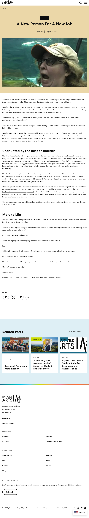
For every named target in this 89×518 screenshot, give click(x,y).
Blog (4, 471)
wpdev (40, 32)
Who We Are (7, 455)
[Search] (80, 2)
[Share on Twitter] (13, 297)
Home (54, 508)
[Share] (28, 297)
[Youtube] (81, 507)
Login (48, 471)
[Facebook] (74, 507)
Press (4, 460)
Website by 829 (62, 508)
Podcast (49, 455)
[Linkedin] (85, 507)
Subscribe (10, 492)
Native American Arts (54, 441)
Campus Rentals (8, 423)
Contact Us (6, 418)
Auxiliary (5, 441)
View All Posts (75, 331)
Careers (5, 465)
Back (7, 9)
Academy (44, 18)
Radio (48, 460)
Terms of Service (37, 508)
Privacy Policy (47, 508)
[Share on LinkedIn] (21, 297)
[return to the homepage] (11, 399)
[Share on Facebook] (6, 297)
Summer (49, 436)
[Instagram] (78, 507)
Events (48, 465)
